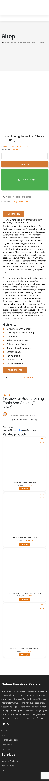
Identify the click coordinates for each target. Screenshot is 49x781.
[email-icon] (18, 11)
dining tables (21, 240)
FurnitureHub (26, 377)
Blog (3, 735)
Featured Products (9, 761)
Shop (3, 42)
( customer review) (20, 146)
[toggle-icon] (3, 11)
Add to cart (24, 164)
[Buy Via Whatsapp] (42, 440)
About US (5, 749)
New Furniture (7, 765)
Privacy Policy (7, 744)
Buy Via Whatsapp (28, 179)
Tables (27, 202)
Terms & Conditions (9, 739)
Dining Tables (17, 202)
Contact (5, 730)
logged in (18, 430)
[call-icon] (15, 11)
